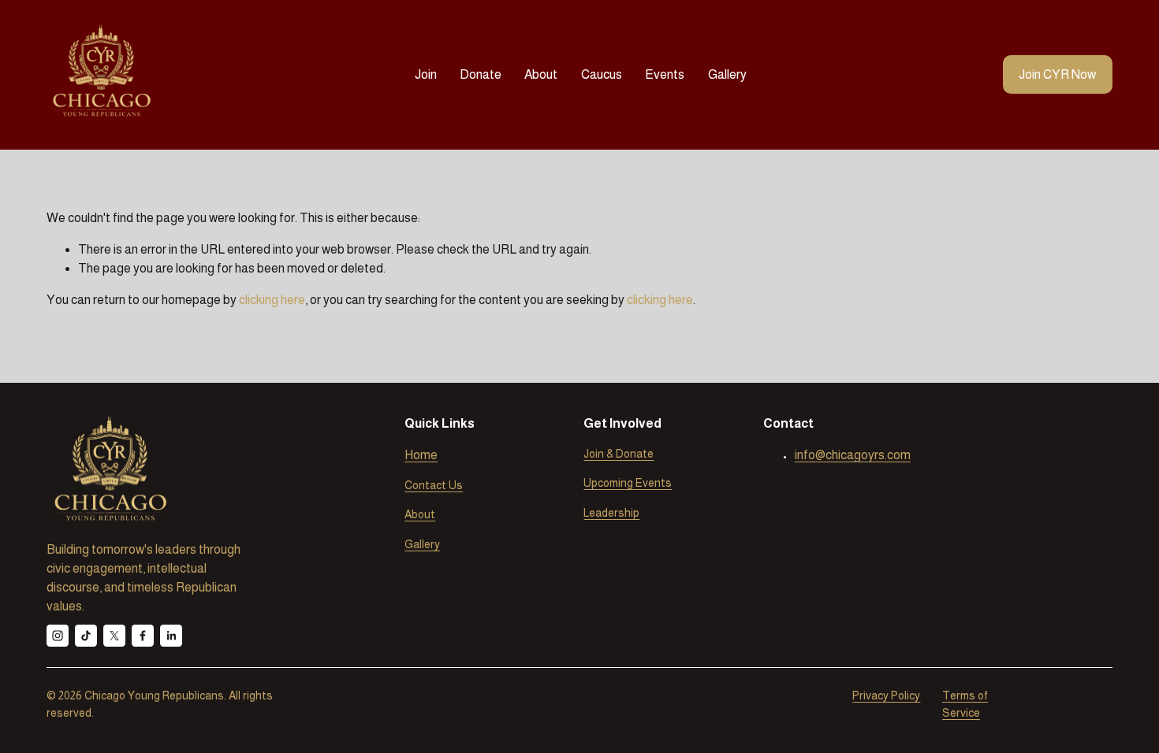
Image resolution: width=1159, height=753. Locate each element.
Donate (480, 74)
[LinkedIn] (171, 636)
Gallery (727, 74)
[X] (114, 636)
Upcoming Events (627, 483)
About (540, 74)
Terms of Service (965, 703)
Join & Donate (618, 453)
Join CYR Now (1057, 74)
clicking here (272, 299)
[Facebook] (143, 636)
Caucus (601, 74)
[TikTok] (86, 636)
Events (664, 74)
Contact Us (433, 485)
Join (426, 74)
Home (421, 455)
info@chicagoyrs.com (853, 455)
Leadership (611, 512)
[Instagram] (58, 636)
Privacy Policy (886, 695)
